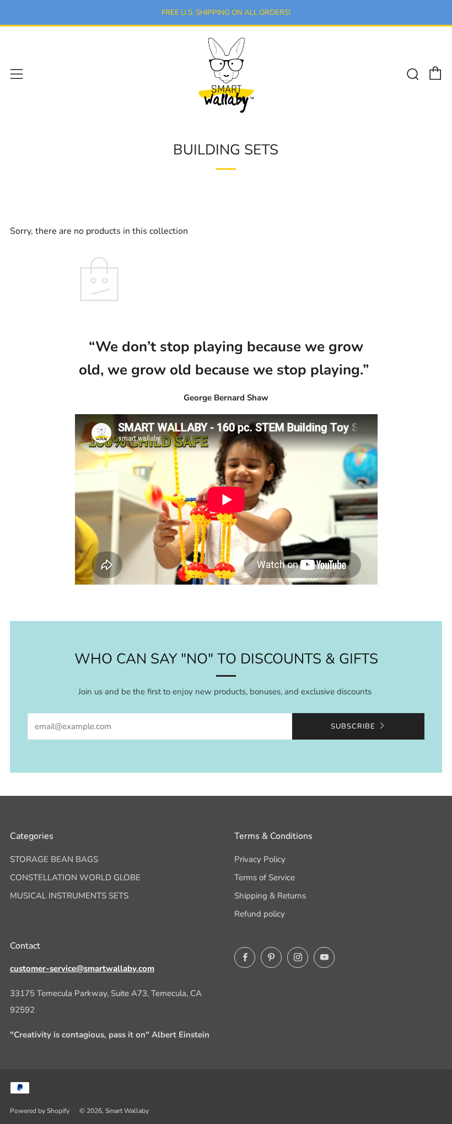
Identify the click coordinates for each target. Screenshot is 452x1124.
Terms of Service (264, 877)
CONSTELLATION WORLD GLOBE (75, 877)
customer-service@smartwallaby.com (82, 968)
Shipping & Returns (270, 895)
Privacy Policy (260, 859)
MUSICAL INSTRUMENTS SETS (69, 895)
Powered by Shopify (39, 1110)
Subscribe (353, 726)
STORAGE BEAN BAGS (54, 859)
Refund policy (259, 913)
